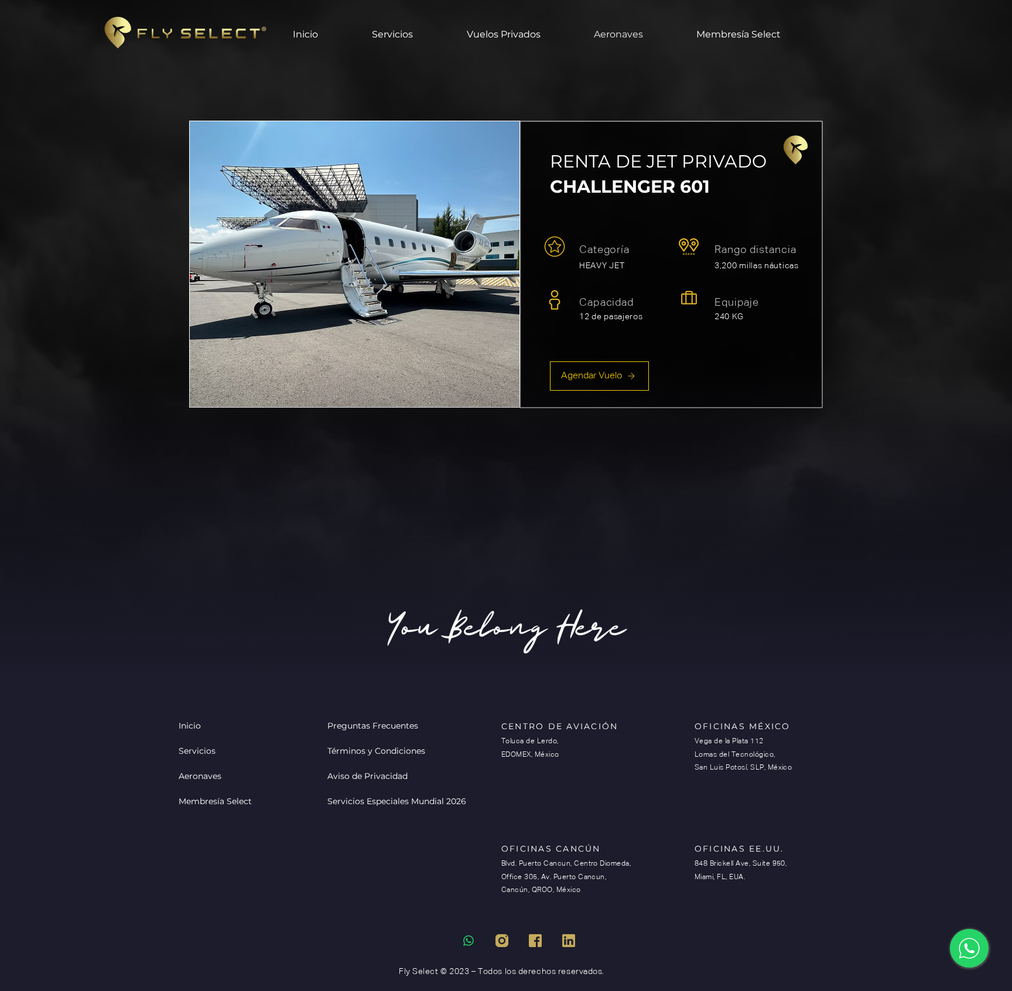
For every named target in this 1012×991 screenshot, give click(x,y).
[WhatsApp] (969, 948)
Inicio (190, 725)
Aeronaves (200, 776)
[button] (521, 34)
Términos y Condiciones (368, 751)
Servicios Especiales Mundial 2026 (368, 801)
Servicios (197, 751)
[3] (568, 940)
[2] (535, 940)
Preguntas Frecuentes (368, 725)
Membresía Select (215, 801)
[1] (501, 940)
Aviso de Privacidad (367, 776)
